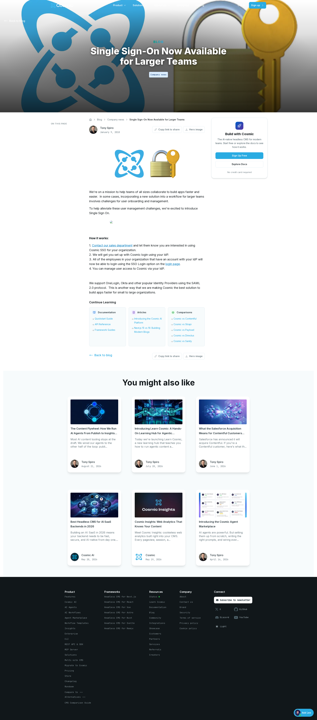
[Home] (90, 119)
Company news (115, 119)
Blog (99, 119)
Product (118, 5)
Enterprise (183, 5)
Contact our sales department (112, 245)
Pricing (200, 5)
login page (172, 264)
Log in (241, 5)
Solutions (138, 5)
